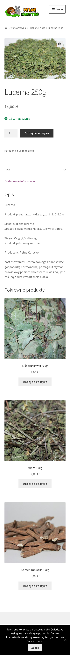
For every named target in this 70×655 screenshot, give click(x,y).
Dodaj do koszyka (37, 133)
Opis (7, 170)
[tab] (35, 170)
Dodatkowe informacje (19, 181)
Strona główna (17, 28)
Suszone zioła (37, 28)
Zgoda (35, 647)
